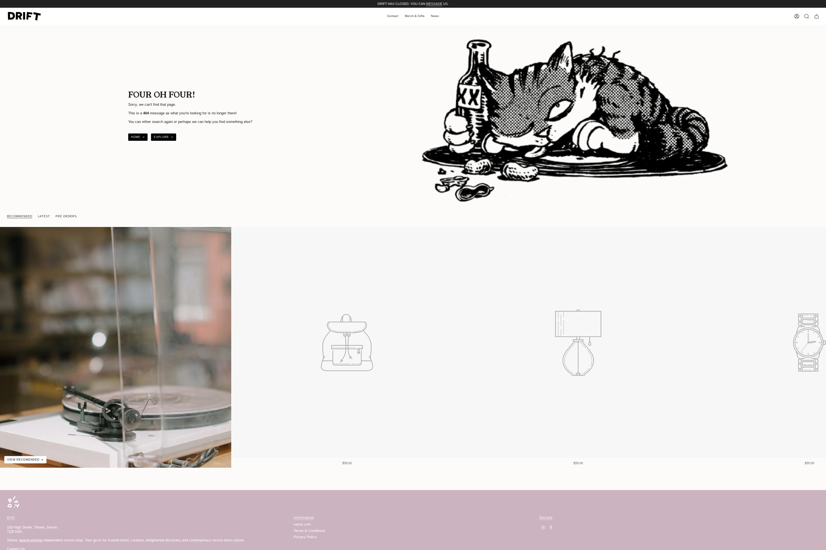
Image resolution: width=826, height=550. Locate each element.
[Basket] (816, 16)
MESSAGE (434, 4)
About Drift (302, 524)
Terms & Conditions (309, 531)
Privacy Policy (305, 537)
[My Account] (797, 16)
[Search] (807, 16)
